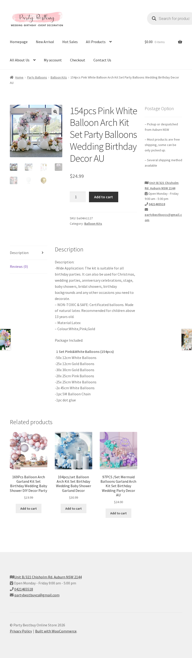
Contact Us (102, 60)
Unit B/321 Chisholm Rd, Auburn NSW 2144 (48, 577)
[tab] (28, 253)
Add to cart (103, 196)
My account (53, 60)
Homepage (19, 41)
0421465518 (157, 204)
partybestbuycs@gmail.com (36, 595)
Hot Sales (70, 41)
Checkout (77, 60)
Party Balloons (37, 77)
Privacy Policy (21, 631)
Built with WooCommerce (56, 631)
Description (19, 252)
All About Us (20, 60)
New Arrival (45, 41)
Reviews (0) (19, 266)
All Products (96, 41)
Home (19, 77)
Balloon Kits (59, 77)
